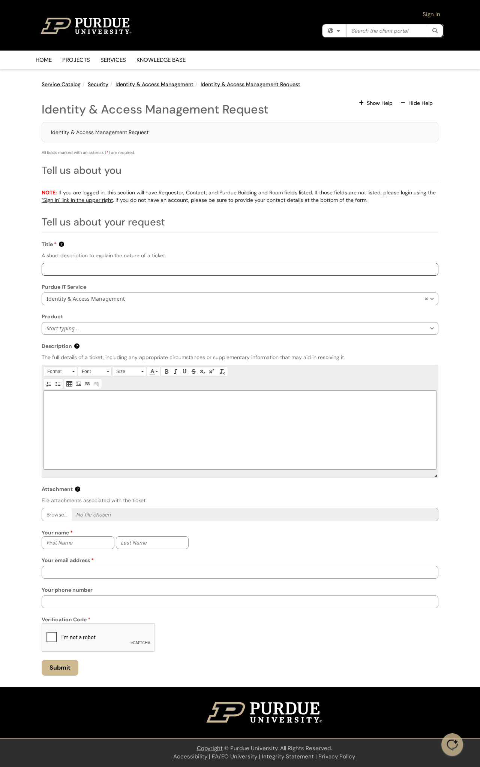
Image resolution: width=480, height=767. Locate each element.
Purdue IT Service (64, 287)
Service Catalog (61, 84)
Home (44, 60)
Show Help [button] (379, 103)
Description (57, 346)
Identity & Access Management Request (250, 84)
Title (47, 244)
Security (98, 84)
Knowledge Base (161, 60)
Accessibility (190, 756)
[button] (62, 244)
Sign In (431, 14)
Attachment (57, 489)
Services (113, 60)
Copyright (210, 748)
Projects (76, 60)
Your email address (66, 560)
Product (52, 316)
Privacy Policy (336, 756)
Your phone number (67, 589)
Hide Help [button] (420, 103)
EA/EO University (234, 756)
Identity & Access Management (155, 84)
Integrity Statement (288, 756)
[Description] (240, 430)
